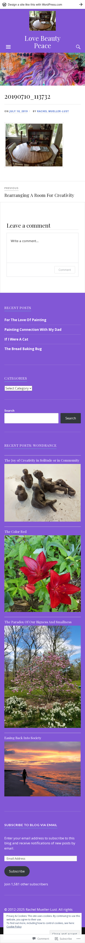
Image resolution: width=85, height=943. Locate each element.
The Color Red (15, 531)
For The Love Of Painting (25, 320)
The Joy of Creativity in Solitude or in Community (41, 460)
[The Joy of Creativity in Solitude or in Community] (42, 521)
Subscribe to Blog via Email (30, 825)
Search (9, 410)
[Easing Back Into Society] (42, 796)
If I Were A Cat (16, 339)
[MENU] (8, 47)
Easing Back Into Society (22, 738)
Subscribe (17, 871)
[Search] (74, 47)
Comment (65, 269)
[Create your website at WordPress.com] (42, 4)
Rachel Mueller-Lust (53, 111)
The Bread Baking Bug (23, 348)
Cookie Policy (14, 926)
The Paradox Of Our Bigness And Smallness (38, 622)
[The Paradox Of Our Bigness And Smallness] (42, 727)
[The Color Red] (42, 612)
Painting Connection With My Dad (32, 329)
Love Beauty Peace (42, 42)
